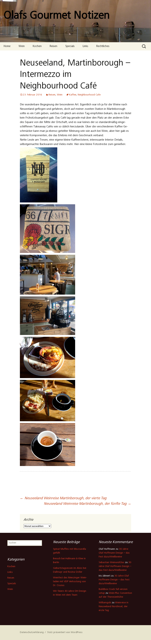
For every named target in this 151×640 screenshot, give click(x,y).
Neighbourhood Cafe (89, 95)
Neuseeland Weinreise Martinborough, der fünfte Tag (87, 504)
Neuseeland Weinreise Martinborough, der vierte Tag (63, 498)
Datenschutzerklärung (32, 632)
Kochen (37, 46)
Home (7, 46)
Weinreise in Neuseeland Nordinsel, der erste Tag (113, 606)
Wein (22, 46)
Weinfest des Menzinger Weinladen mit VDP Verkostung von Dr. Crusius (70, 581)
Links (85, 46)
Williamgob (105, 602)
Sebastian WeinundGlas (111, 562)
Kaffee (72, 95)
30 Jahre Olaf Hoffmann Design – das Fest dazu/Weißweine (114, 553)
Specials (70, 46)
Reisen (53, 46)
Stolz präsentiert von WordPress (64, 632)
